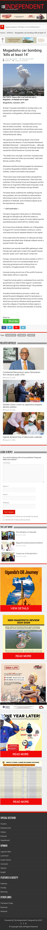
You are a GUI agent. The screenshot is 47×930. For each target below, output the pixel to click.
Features (4, 884)
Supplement (5, 840)
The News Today (7, 903)
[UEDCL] (21, 735)
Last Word (4, 856)
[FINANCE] (21, 783)
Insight (3, 872)
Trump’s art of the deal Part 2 (26, 554)
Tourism (4, 824)
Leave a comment (21, 61)
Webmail (4, 911)
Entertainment (6, 828)
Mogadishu (11, 335)
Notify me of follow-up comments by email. (21, 516)
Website (6, 503)
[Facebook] (23, 923)
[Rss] (21, 923)
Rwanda (4, 836)
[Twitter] (26, 923)
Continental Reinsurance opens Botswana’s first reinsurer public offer (21, 373)
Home (2, 33)
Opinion (3, 868)
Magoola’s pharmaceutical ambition (29, 543)
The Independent (11, 59)
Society (3, 888)
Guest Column (6, 860)
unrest (31, 335)
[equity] (23, 686)
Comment (6, 463)
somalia (22, 335)
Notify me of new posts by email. (17, 520)
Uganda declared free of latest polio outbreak (22, 437)
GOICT (40, 920)
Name (5, 486)
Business (4, 907)
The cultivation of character (26, 532)
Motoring (4, 892)
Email (5, 494)
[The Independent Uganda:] (23, 6)
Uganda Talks (6, 852)
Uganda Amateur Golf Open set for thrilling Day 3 (22, 27)
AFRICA (10, 33)
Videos (3, 832)
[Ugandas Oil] (21, 589)
